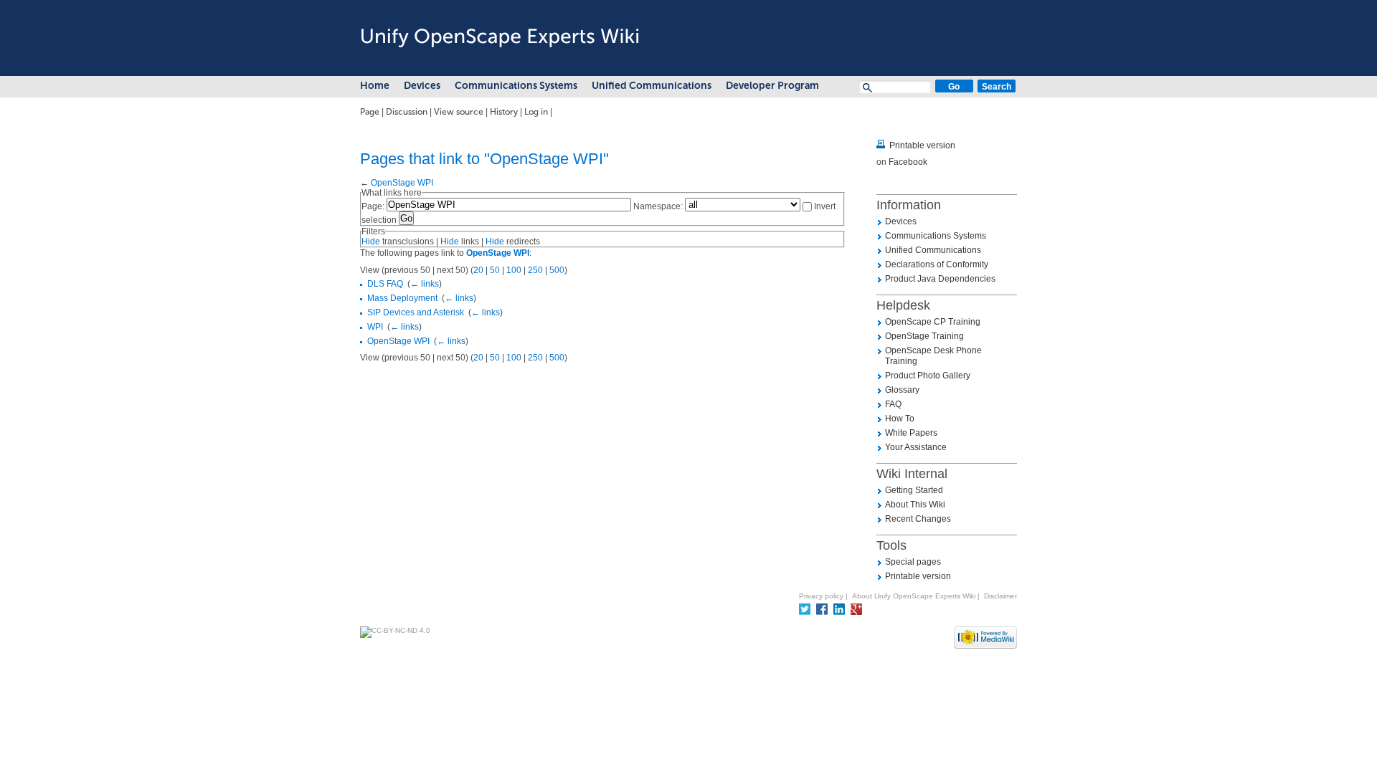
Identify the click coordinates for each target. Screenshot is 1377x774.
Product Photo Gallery (927, 376)
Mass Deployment (402, 298)
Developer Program (772, 86)
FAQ (893, 404)
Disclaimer (1000, 596)
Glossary (902, 390)
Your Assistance (916, 447)
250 (535, 270)
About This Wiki (915, 505)
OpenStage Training (924, 336)
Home (374, 86)
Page (369, 112)
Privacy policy (821, 596)
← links (424, 284)
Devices (422, 86)
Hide (370, 241)
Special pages (913, 562)
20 (478, 270)
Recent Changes (918, 519)
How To (899, 419)
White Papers (911, 433)
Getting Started (914, 490)
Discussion (406, 112)
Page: (372, 206)
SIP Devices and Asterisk (415, 312)
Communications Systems (516, 86)
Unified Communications (651, 86)
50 (495, 270)
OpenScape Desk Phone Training (933, 355)
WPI (375, 327)
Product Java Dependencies (940, 279)
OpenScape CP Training (932, 322)
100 (513, 270)
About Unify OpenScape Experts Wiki (913, 596)
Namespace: (658, 206)
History (504, 112)
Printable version (922, 145)
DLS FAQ (385, 284)
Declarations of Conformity (936, 264)
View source (458, 112)
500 (556, 270)
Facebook (908, 162)
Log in (536, 112)
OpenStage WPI (402, 183)
